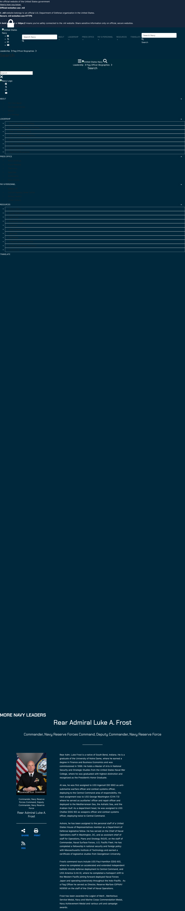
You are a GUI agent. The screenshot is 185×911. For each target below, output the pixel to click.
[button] (92, 4)
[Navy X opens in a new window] (8, 39)
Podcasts (13, 225)
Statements (13, 176)
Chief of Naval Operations (20, 131)
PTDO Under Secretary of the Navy (24, 127)
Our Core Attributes (16, 107)
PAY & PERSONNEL (7, 184)
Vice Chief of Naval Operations (22, 135)
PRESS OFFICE (6, 156)
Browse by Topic (16, 221)
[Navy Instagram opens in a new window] (8, 42)
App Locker (14, 217)
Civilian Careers (14, 200)
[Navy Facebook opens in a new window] (8, 36)
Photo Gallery (15, 209)
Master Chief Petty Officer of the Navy (26, 140)
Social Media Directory (18, 213)
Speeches (12, 172)
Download (40, 792)
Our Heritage (13, 114)
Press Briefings (14, 161)
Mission (11, 110)
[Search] (105, 61)
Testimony (12, 168)
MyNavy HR (12, 188)
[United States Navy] (12, 31)
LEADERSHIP (5, 119)
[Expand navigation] (80, 61)
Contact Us (14, 250)
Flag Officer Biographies (24, 51)
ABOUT (3, 99)
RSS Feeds (13, 237)
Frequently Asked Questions (21, 241)
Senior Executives (16, 148)
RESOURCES (5, 204)
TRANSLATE (5, 254)
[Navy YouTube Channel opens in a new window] (8, 45)
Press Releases (14, 164)
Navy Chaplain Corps (17, 229)
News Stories (14, 180)
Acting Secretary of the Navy (21, 123)
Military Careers (15, 196)
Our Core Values (15, 103)
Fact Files (13, 233)
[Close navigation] (1, 77)
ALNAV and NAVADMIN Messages (22, 246)
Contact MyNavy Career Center (21, 192)
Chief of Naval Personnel (19, 144)
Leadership (5, 51)
